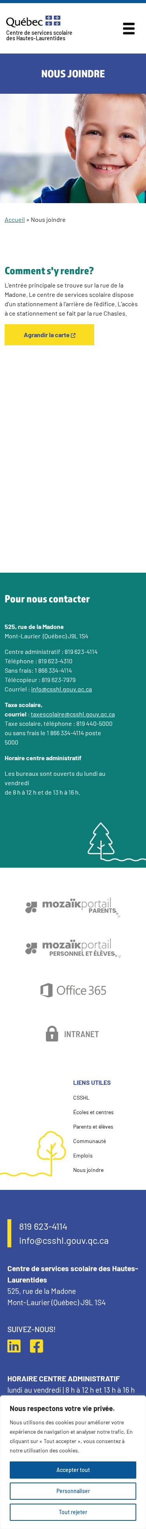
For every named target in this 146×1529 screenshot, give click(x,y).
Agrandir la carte (47, 334)
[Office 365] (73, 990)
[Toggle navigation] (129, 28)
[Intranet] (73, 1033)
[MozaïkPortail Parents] (73, 907)
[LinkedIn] (17, 1346)
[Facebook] (40, 1346)
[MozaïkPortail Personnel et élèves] (73, 948)
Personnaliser (73, 1491)
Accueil (15, 219)
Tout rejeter (73, 1512)
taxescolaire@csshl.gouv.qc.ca (73, 714)
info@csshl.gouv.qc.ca (61, 689)
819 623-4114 (43, 1226)
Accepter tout (73, 1469)
